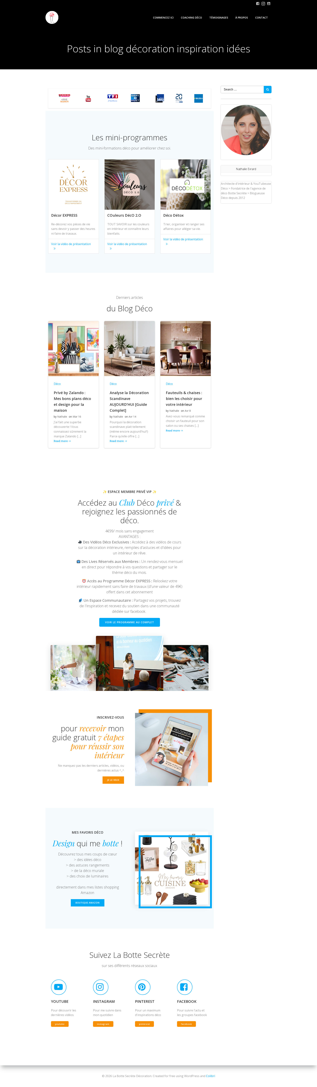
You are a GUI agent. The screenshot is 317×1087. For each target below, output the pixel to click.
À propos (241, 17)
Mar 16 (77, 416)
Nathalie (62, 416)
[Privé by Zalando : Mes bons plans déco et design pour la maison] (73, 348)
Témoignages (218, 17)
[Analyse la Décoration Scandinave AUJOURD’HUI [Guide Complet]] (129, 348)
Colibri (210, 1076)
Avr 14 (132, 416)
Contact (261, 17)
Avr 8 (188, 410)
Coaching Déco (191, 17)
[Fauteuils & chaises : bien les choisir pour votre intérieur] (185, 348)
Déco (57, 384)
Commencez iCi (163, 17)
